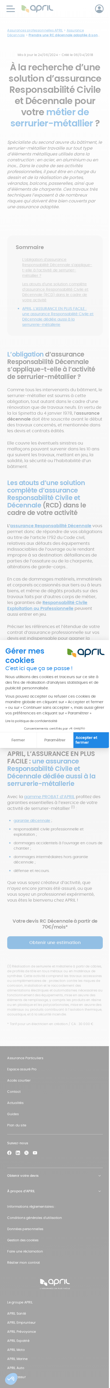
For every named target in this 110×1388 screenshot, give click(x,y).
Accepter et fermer (86, 740)
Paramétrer (54, 740)
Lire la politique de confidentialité (31, 721)
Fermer (18, 740)
